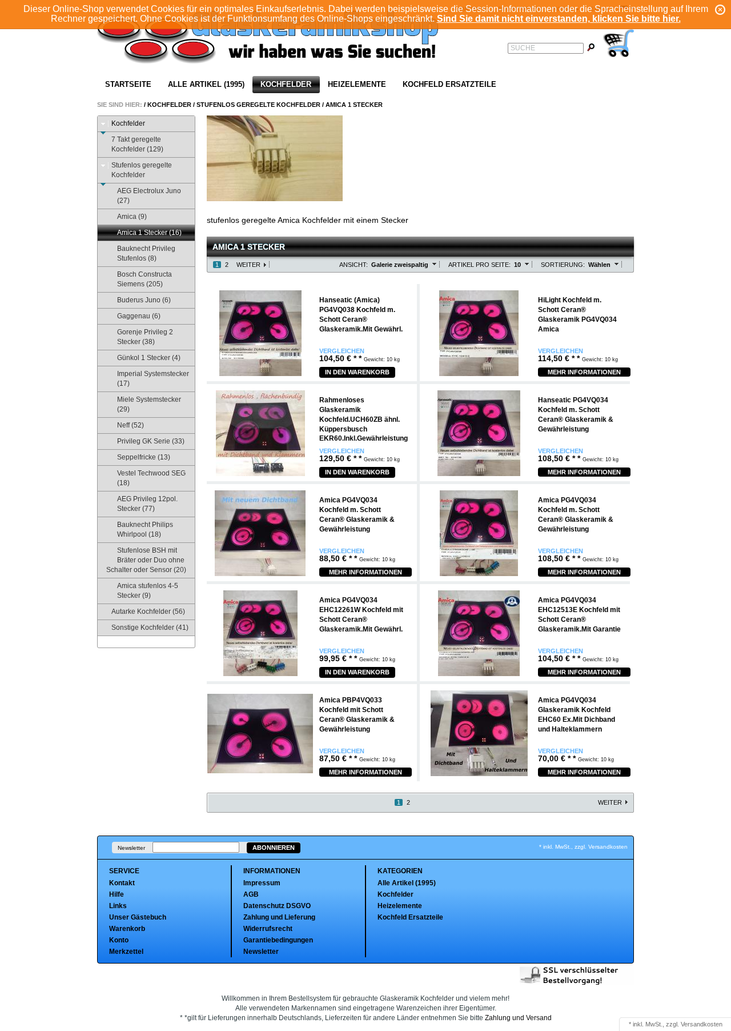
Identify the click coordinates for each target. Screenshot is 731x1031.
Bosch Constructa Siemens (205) (144, 279)
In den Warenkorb (357, 372)
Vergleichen (341, 351)
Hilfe (116, 894)
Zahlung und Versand (518, 1018)
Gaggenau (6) (138, 316)
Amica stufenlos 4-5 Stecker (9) (147, 591)
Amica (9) (132, 217)
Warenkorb (127, 929)
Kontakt (122, 883)
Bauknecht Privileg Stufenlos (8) (146, 253)
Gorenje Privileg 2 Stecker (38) (145, 337)
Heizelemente (357, 84)
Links (118, 906)
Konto (118, 940)
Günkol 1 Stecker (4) (148, 358)
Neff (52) (130, 425)
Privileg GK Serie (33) (150, 441)
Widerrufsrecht (267, 929)
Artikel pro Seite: (479, 264)
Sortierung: (563, 264)
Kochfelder (285, 84)
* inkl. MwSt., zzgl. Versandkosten (583, 847)
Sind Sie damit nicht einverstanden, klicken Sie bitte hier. (559, 18)
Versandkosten (701, 1024)
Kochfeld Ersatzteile (449, 84)
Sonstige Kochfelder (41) (149, 628)
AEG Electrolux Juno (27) (149, 196)
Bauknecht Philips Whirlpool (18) (145, 529)
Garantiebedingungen (278, 940)
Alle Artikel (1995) (206, 84)
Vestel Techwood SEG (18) (151, 478)
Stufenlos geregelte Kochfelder (258, 104)
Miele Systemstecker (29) (149, 404)
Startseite (128, 84)
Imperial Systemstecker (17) (153, 378)
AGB (251, 894)
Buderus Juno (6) (144, 300)
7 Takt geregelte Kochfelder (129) (137, 144)
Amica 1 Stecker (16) (149, 233)
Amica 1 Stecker (354, 104)
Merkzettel (126, 952)
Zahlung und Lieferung (279, 917)
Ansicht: (353, 264)
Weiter (248, 264)
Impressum (261, 883)
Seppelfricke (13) (143, 457)
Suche (523, 48)
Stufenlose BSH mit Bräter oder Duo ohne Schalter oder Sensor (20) (146, 560)
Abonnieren (273, 847)
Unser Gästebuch (137, 917)
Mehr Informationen (584, 372)
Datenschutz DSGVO (277, 906)
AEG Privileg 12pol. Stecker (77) (147, 504)
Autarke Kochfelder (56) (148, 612)
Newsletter (131, 848)
